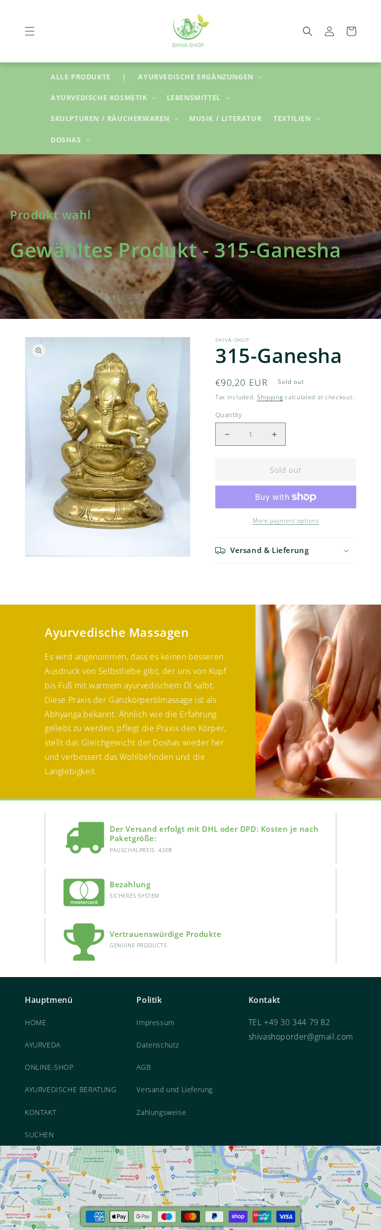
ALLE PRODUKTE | (88, 76)
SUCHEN (39, 1134)
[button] (30, 31)
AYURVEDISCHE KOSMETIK (99, 97)
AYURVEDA (43, 1044)
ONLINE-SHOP (49, 1067)
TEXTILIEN (292, 118)
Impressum (155, 1022)
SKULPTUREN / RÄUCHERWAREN (110, 118)
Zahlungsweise (161, 1112)
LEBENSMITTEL (194, 97)
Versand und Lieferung (174, 1089)
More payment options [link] (286, 520)
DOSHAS (66, 139)
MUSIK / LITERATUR (225, 118)
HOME (35, 1022)
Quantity (228, 414)
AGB (143, 1067)
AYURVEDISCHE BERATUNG (71, 1089)
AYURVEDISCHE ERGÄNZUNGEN (195, 76)
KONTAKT (40, 1112)
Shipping (270, 397)
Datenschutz (157, 1044)
